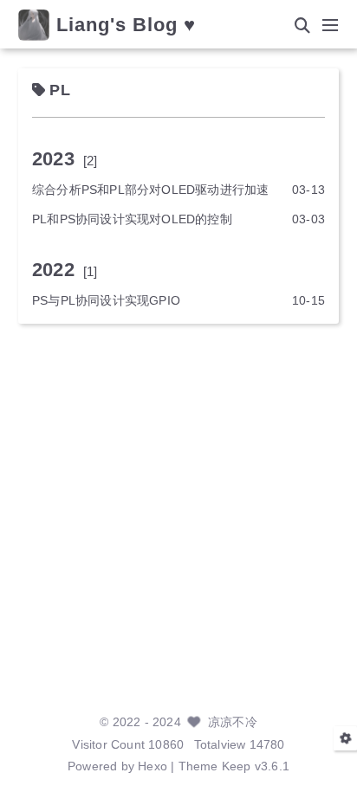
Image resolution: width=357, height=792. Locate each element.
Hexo (152, 766)
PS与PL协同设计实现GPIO (106, 300)
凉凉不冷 (232, 722)
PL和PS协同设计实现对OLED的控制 (132, 219)
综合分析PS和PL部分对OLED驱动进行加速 (150, 190)
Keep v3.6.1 (255, 766)
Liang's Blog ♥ (126, 25)
